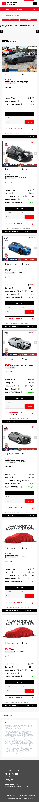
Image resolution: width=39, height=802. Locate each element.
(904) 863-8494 (30, 136)
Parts (33, 9)
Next (37, 31)
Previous (1, 31)
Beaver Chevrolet (9, 136)
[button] (35, 58)
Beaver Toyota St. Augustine (11, 231)
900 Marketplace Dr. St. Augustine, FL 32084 (16, 786)
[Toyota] (4, 3)
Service (20, 9)
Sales (7, 9)
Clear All (5, 41)
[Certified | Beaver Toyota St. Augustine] (19, 31)
